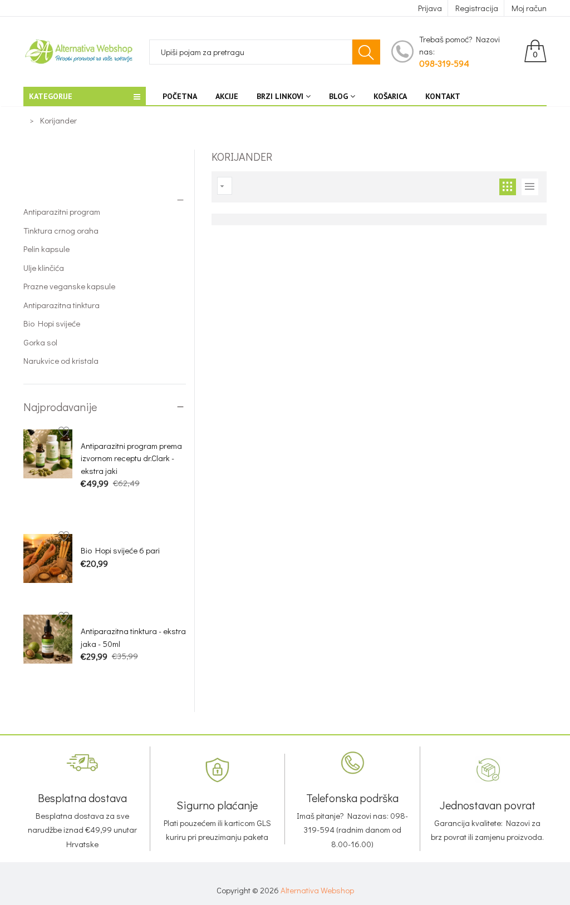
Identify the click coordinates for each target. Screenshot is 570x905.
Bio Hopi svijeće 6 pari (120, 550)
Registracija (476, 7)
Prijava (430, 7)
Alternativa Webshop (317, 890)
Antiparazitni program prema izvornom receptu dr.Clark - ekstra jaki (131, 458)
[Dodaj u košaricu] (86, 502)
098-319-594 (444, 63)
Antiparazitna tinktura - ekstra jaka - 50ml (133, 637)
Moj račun (529, 7)
